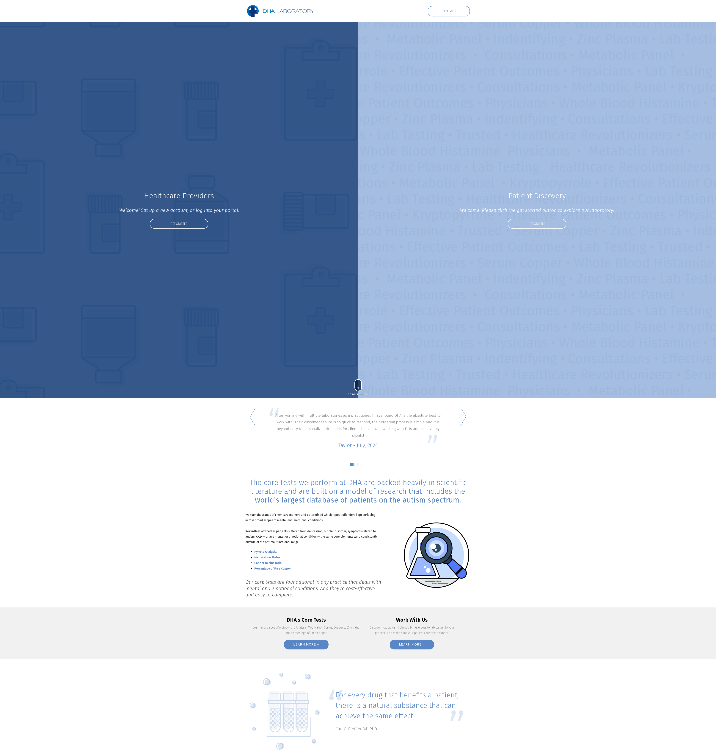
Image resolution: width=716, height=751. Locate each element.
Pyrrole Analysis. (265, 551)
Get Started (179, 224)
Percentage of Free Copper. (272, 568)
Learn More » (306, 644)
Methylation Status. (267, 557)
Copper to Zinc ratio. (268, 563)
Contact (448, 11)
